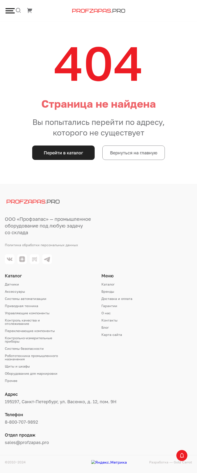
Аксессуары (15, 291)
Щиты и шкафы (17, 366)
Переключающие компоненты (30, 331)
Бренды (107, 291)
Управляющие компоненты (27, 313)
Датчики (12, 284)
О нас (106, 313)
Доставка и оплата (116, 298)
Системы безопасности (24, 348)
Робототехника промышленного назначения (31, 357)
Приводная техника (21, 306)
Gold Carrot (183, 462)
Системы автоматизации (25, 298)
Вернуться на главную (133, 152)
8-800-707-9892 (21, 422)
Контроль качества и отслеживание (22, 322)
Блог (105, 327)
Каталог (108, 284)
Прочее (11, 380)
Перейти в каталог (63, 152)
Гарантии (109, 306)
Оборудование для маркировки (31, 373)
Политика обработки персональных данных (41, 245)
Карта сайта (111, 334)
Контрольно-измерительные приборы (28, 339)
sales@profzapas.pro (27, 442)
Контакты (109, 320)
